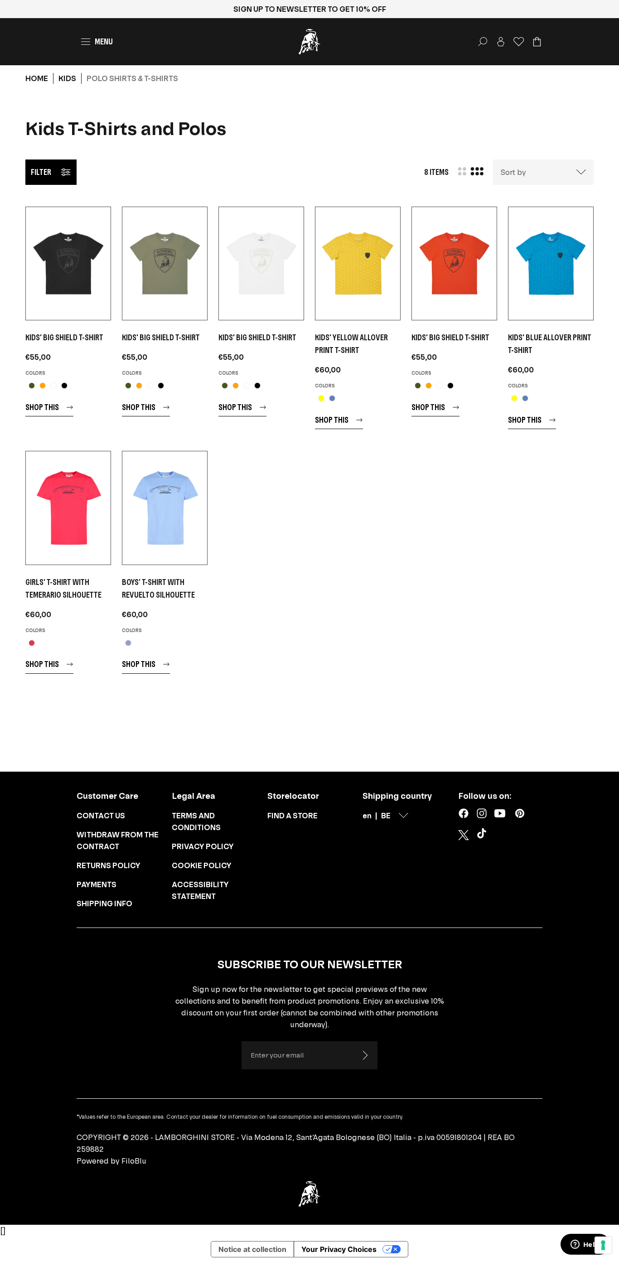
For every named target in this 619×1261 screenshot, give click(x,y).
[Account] (500, 41)
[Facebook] (463, 813)
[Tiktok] (483, 835)
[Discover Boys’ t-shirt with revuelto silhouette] (164, 507)
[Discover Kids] (68, 263)
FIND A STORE (292, 816)
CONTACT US (101, 816)
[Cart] (537, 41)
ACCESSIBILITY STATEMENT (200, 890)
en (367, 816)
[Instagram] (481, 813)
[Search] (482, 41)
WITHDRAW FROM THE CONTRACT (118, 840)
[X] (463, 835)
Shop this (42, 407)
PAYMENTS (96, 884)
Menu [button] (104, 41)
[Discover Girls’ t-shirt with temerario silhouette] (68, 507)
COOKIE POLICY (202, 865)
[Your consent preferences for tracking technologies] (603, 1245)
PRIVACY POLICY (203, 846)
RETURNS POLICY (108, 865)
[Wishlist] (518, 41)
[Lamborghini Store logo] (309, 41)
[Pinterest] (520, 813)
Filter (41, 172)
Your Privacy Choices (339, 1249)
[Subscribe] (364, 1055)
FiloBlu (133, 1161)
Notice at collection (252, 1249)
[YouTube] (499, 813)
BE (386, 816)
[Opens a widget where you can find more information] (585, 1245)
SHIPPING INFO (104, 903)
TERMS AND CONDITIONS (196, 821)
